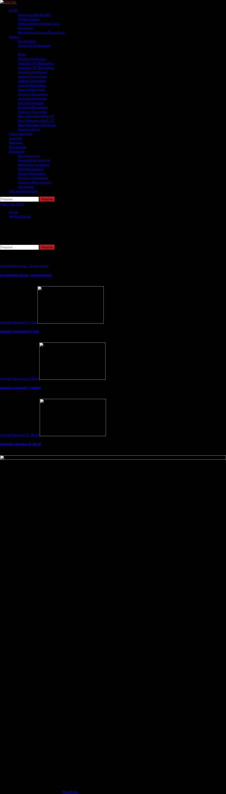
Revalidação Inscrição (34, 160)
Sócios (14, 36)
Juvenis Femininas (31, 89)
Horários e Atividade (33, 178)
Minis (22, 54)
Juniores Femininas (32, 98)
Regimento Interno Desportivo (41, 32)
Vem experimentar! (23, 191)
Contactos (26, 186)
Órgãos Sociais (29, 19)
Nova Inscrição (29, 155)
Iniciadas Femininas (32, 72)
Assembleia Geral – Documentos (24, 265)
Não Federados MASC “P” (36, 120)
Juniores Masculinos (33, 94)
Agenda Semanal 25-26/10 (19, 435)
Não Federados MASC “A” (36, 116)
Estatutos (25, 28)
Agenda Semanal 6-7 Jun (18, 322)
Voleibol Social (29, 129)
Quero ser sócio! (12, 204)
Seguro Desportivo (32, 173)
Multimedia (17, 147)
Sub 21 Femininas (31, 103)
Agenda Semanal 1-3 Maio (19, 378)
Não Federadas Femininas (37, 125)
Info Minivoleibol (30, 169)
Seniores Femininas (32, 111)
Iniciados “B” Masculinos (36, 67)
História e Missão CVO (34, 14)
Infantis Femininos (32, 58)
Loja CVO (15, 138)
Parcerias (16, 142)
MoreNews (70, 792)
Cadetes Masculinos (32, 76)
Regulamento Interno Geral (39, 23)
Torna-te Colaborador (34, 45)
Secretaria (16, 151)
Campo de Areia (20, 133)
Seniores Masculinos (33, 107)
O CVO (13, 10)
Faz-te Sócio (27, 41)
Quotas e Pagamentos (34, 182)
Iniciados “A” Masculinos (36, 63)
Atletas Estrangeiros (33, 164)
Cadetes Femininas (32, 80)
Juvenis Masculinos (32, 85)
